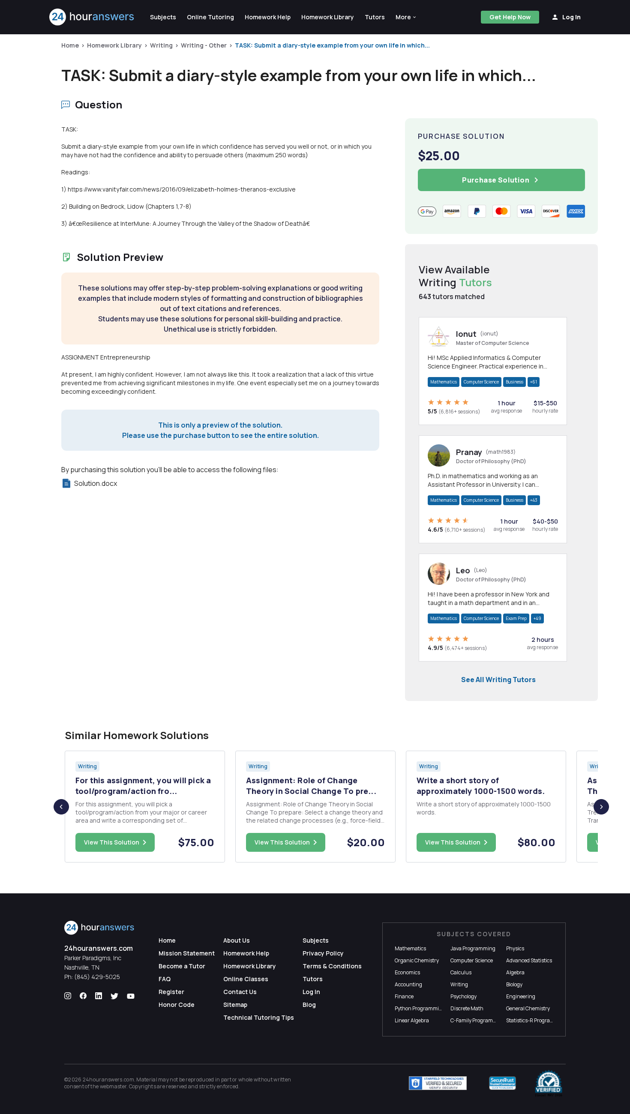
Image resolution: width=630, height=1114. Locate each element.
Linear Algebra (412, 1020)
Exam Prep (516, 618)
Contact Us (240, 992)
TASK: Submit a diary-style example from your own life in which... (332, 45)
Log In (311, 992)
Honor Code (177, 1004)
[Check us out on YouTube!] (131, 996)
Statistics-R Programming (536, 1020)
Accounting (408, 984)
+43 (533, 500)
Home (70, 45)
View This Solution (111, 842)
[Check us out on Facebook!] (83, 996)
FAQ (165, 979)
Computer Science (481, 382)
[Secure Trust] (502, 1083)
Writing (161, 45)
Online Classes (245, 979)
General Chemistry (528, 1008)
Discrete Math (466, 1008)
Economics (407, 972)
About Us (236, 940)
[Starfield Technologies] (438, 1083)
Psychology (463, 996)
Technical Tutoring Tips (258, 1017)
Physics (515, 948)
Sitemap (235, 1004)
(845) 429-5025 (97, 977)
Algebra (515, 972)
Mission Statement (187, 953)
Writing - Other (204, 45)
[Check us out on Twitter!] (114, 996)
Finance (404, 996)
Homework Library (114, 45)
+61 (533, 382)
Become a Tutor (182, 966)
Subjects (316, 940)
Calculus (460, 972)
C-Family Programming (477, 1020)
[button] (406, 17)
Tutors (313, 979)
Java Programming (472, 948)
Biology (514, 984)
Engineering (520, 996)
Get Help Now (510, 17)
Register (171, 992)
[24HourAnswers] (92, 17)
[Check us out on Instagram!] (67, 996)
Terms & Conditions (332, 966)
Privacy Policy (323, 953)
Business (514, 382)
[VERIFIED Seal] (548, 1083)
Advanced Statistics (529, 960)
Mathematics (443, 382)
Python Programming (420, 1008)
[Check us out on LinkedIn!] (98, 996)
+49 (537, 618)
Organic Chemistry (417, 960)
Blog (309, 1004)
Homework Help (246, 953)
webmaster (113, 1086)
